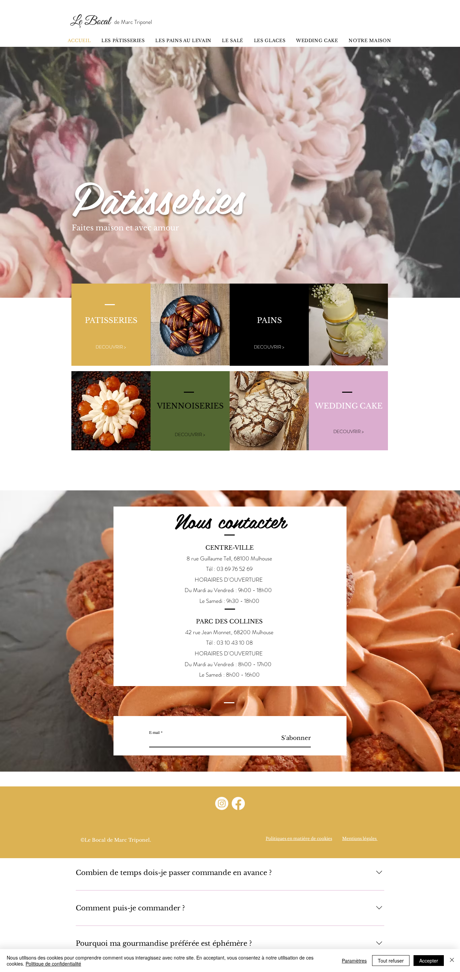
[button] (190, 435)
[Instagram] (221, 803)
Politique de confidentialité (53, 963)
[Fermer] (452, 960)
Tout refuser (391, 960)
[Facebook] (238, 803)
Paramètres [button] (354, 960)
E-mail (154, 732)
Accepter (428, 960)
